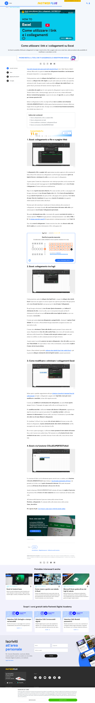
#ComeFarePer (35, 550)
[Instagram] (35, 677)
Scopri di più (35, 531)
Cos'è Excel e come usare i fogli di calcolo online (51, 509)
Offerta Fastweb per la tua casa (72, 0)
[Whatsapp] (49, 677)
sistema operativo (37, 219)
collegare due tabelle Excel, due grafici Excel (58, 350)
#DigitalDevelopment (43, 550)
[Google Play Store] (20, 683)
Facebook (47, 64)
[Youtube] (45, 677)
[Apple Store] (10, 683)
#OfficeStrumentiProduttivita (54, 550)
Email (54, 64)
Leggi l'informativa (9, 660)
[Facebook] (54, 677)
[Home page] (47, 3)
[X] (59, 677)
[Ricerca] (87, 3)
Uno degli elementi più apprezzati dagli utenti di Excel (42, 69)
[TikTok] (40, 677)
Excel (34, 547)
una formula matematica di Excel (61, 481)
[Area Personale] (89, 3)
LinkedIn (41, 64)
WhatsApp (51, 64)
